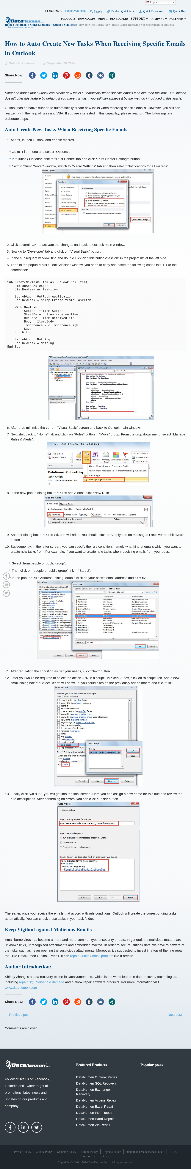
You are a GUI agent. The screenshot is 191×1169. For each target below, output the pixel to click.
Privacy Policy (22, 1152)
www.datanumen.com (21, 987)
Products (68, 19)
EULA (173, 1152)
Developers (119, 19)
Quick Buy (179, 11)
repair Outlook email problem (91, 956)
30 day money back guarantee (19, 27)
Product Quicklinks (122, 11)
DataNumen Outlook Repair (96, 1077)
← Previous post (17, 1015)
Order (102, 19)
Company (157, 19)
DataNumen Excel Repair (95, 1106)
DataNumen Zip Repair (93, 1125)
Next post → (177, 1015)
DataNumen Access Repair (96, 1100)
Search (97, 11)
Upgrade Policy (111, 1152)
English (153, 2)
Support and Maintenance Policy (145, 1152)
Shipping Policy (66, 1152)
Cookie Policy (44, 1152)
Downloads (86, 19)
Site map (106, 1156)
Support (138, 19)
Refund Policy (89, 1152)
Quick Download (153, 11)
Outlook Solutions (21, 63)
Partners (176, 19)
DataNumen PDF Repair (94, 1113)
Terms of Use (88, 1156)
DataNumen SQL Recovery (96, 1083)
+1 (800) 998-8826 (74, 11)
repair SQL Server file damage (41, 982)
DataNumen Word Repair (95, 1119)
